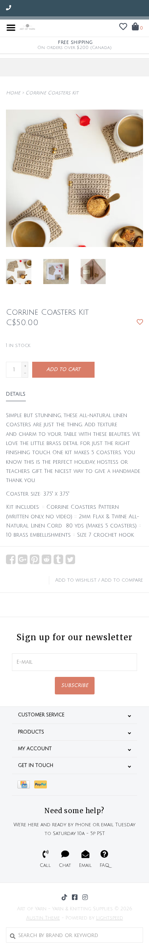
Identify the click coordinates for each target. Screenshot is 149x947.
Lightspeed (109, 918)
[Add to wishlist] (140, 322)
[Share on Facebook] (10, 559)
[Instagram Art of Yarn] (85, 897)
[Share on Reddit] (46, 559)
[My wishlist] (123, 28)
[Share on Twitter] (70, 559)
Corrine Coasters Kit (51, 93)
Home (13, 93)
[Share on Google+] (22, 559)
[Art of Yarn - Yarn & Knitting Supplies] (27, 27)
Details (16, 394)
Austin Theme (43, 918)
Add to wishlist (76, 580)
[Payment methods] (25, 784)
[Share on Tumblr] (58, 559)
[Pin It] (34, 559)
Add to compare (122, 580)
